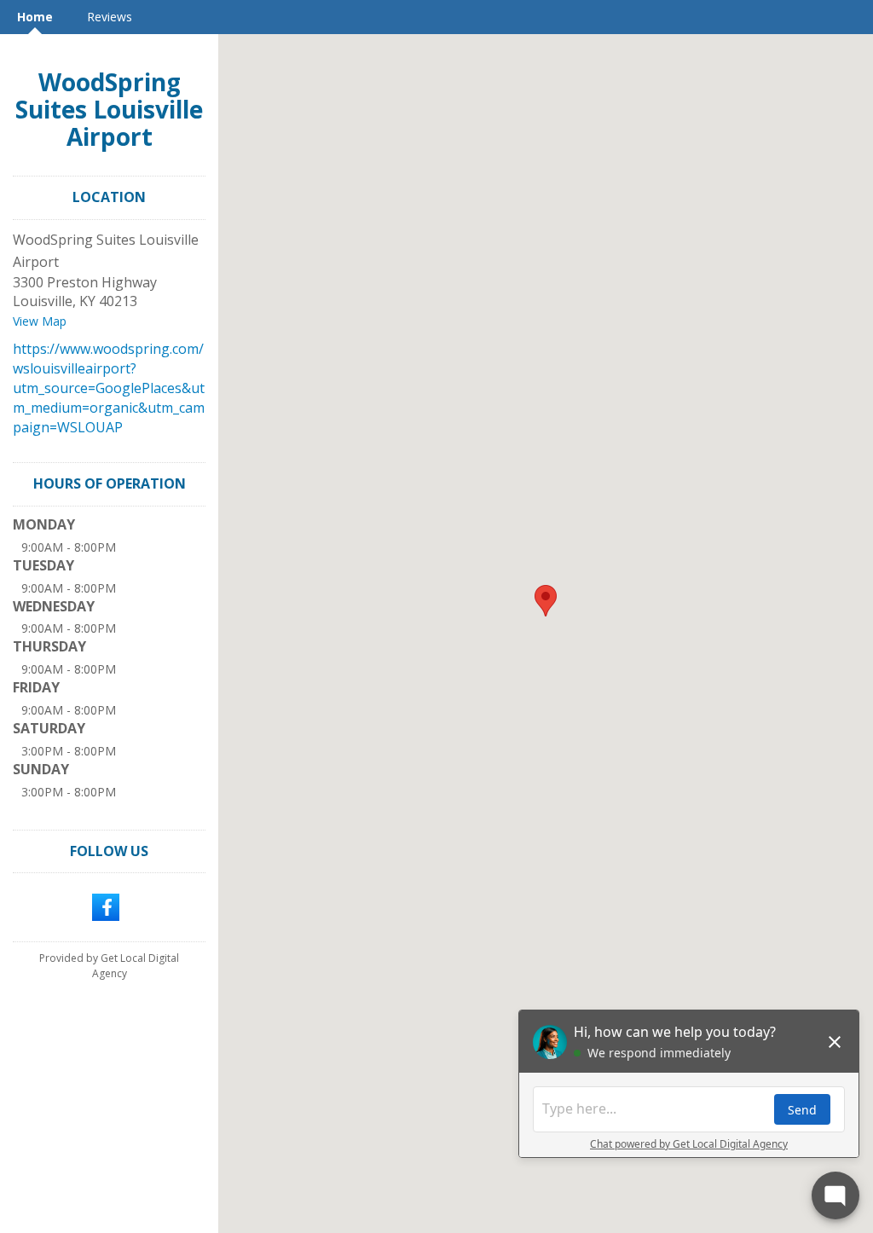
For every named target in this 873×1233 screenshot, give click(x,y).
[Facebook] (105, 906)
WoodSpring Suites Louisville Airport (109, 109)
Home (35, 17)
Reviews (109, 17)
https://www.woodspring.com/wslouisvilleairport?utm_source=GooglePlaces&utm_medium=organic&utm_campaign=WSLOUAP (109, 387)
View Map (39, 321)
